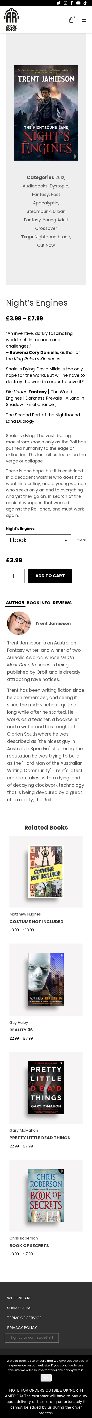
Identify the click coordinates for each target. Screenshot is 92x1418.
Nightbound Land (52, 237)
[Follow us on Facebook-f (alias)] (71, 3)
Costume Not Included (36, 922)
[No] (87, 1360)
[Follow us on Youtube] (78, 3)
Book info (38, 603)
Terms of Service (24, 1318)
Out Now (46, 246)
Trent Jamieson (53, 624)
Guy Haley (18, 1023)
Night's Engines (20, 529)
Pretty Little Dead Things (39, 1138)
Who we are (19, 1298)
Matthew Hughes (25, 914)
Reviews (62, 603)
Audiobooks (35, 186)
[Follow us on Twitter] (59, 3)
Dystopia (59, 186)
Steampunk (39, 212)
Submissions (19, 1308)
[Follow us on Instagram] (65, 3)
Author (15, 603)
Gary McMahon (23, 1131)
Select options (46, 874)
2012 (59, 178)
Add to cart (50, 576)
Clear (81, 540)
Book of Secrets (29, 1246)
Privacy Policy (22, 1328)
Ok (46, 1377)
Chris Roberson (23, 1238)
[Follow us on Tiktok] (85, 3)
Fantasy (40, 195)
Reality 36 (21, 1030)
